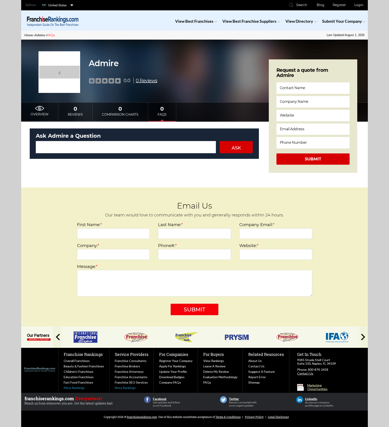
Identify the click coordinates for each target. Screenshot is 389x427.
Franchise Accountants (131, 377)
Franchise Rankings (83, 354)
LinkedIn (299, 399)
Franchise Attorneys (129, 371)
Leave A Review (214, 366)
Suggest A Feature (261, 371)
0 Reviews (146, 80)
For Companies (173, 354)
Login (358, 5)
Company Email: (256, 224)
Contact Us (256, 366)
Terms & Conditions (228, 417)
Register (339, 5)
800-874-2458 (318, 369)
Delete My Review (216, 371)
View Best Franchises (194, 21)
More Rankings (74, 388)
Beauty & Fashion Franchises (84, 366)
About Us (255, 361)
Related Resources (266, 354)
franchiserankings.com (142, 417)
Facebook (147, 399)
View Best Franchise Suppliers (249, 21)
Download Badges (172, 377)
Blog (320, 5)
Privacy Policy (254, 417)
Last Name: (170, 224)
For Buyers (213, 354)
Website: (248, 245)
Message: (87, 266)
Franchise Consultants (131, 361)
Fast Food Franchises (78, 382)
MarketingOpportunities (317, 387)
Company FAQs (170, 382)
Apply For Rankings (172, 366)
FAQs (207, 382)
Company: (88, 245)
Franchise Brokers (127, 366)
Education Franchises (79, 377)
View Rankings (213, 361)
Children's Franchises (78, 371)
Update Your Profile (173, 371)
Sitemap (254, 382)
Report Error (257, 377)
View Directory (299, 21)
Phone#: (167, 245)
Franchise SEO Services (131, 382)
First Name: (89, 224)
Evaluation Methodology (220, 377)
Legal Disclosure (278, 417)
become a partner (39, 339)
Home (29, 35)
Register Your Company (175, 361)
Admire (40, 35)
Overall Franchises (77, 361)
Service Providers (131, 354)
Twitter (223, 399)
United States (57, 5)
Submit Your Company (342, 21)
